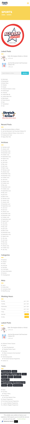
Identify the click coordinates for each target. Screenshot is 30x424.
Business (4, 259)
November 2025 (6, 152)
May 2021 (4, 185)
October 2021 (5, 183)
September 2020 (6, 190)
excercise (4, 265)
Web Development (18, 385)
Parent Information (7, 271)
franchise (4, 267)
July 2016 (4, 223)
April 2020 (4, 194)
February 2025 (6, 170)
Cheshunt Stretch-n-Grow (8, 88)
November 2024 (6, 175)
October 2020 (5, 188)
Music (5, 380)
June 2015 (4, 240)
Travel (10, 385)
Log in (3, 285)
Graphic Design (11, 374)
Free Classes (5, 395)
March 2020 (5, 196)
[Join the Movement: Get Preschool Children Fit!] (4, 65)
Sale (3, 102)
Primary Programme (7, 399)
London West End (6, 96)
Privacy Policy (7, 393)
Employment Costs (7, 135)
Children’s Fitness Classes (8, 343)
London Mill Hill (6, 94)
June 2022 (4, 179)
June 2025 (4, 162)
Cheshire (4, 85)
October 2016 (5, 217)
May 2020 (4, 192)
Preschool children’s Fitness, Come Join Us (13, 133)
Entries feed (5, 287)
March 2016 (5, 230)
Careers (4, 345)
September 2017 (6, 206)
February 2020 (6, 198)
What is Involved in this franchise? (11, 353)
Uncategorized (6, 275)
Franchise (4, 351)
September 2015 (6, 234)
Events (4, 263)
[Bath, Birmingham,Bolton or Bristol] (4, 58)
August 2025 (5, 158)
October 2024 (5, 177)
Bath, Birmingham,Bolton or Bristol (17, 56)
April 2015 (4, 243)
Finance (6, 371)
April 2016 (4, 228)
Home (3, 389)
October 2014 (5, 247)
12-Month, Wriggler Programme (10, 405)
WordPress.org (6, 291)
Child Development (7, 356)
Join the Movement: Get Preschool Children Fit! (14, 131)
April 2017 (4, 209)
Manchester (5, 98)
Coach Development (8, 347)
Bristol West (5, 83)
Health (10, 376)
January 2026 (5, 149)
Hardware (4, 376)
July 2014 (4, 249)
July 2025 (4, 160)
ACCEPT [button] (15, 421)
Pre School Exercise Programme (11, 358)
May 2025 (4, 164)
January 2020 (5, 200)
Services (4, 273)
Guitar (24, 374)
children (4, 261)
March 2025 (5, 168)
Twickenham (5, 104)
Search (25, 73)
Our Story (4, 355)
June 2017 (4, 207)
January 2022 (5, 181)
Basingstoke (5, 81)
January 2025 (5, 171)
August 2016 (5, 221)
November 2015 (6, 232)
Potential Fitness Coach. (9, 349)
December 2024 (6, 173)
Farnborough (5, 90)
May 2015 (4, 242)
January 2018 (5, 202)
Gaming (14, 371)
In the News (5, 269)
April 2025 (4, 166)
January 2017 (5, 211)
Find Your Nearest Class (9, 397)
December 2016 (6, 213)
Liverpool (4, 92)
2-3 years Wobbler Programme (10, 403)
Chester (4, 87)
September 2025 (6, 156)
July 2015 (4, 238)
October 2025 (5, 154)
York (3, 106)
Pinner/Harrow (6, 100)
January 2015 (5, 245)
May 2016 (4, 226)
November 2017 (6, 204)
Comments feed (6, 289)
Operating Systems (13, 382)
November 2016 (6, 215)
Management (17, 376)
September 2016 (6, 219)
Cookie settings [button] (21, 419)
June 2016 (4, 225)
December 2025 (6, 151)
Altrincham (5, 79)
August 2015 (5, 236)
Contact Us (5, 360)
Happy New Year (6, 136)
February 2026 (6, 147)
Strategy (4, 385)
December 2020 (6, 187)
